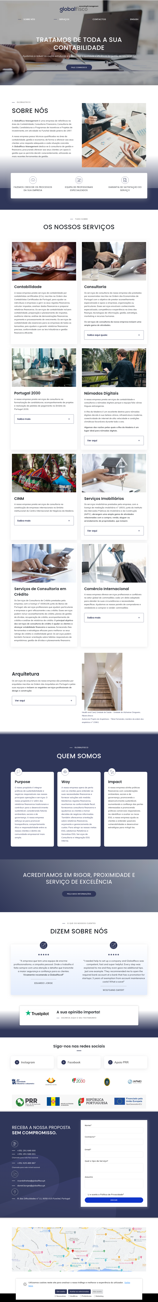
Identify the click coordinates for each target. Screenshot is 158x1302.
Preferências (86, 1296)
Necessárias (61, 1296)
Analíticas (74, 1296)
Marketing (99, 1296)
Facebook (74, 1062)
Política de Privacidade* (112, 1194)
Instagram (28, 1062)
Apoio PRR (121, 1062)
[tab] (114, 335)
